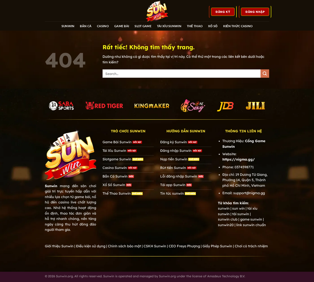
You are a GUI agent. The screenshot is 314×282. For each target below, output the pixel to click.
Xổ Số (212, 26)
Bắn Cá (85, 26)
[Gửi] (265, 73)
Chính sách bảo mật (124, 246)
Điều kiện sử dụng (90, 246)
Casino (103, 26)
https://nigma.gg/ (238, 159)
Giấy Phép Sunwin (217, 246)
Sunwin (51, 186)
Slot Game (143, 26)
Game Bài (121, 26)
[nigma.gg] (157, 10)
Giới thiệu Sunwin (59, 246)
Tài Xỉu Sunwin (169, 26)
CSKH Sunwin (155, 246)
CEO (184, 246)
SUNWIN (68, 26)
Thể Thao (194, 26)
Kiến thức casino (238, 26)
